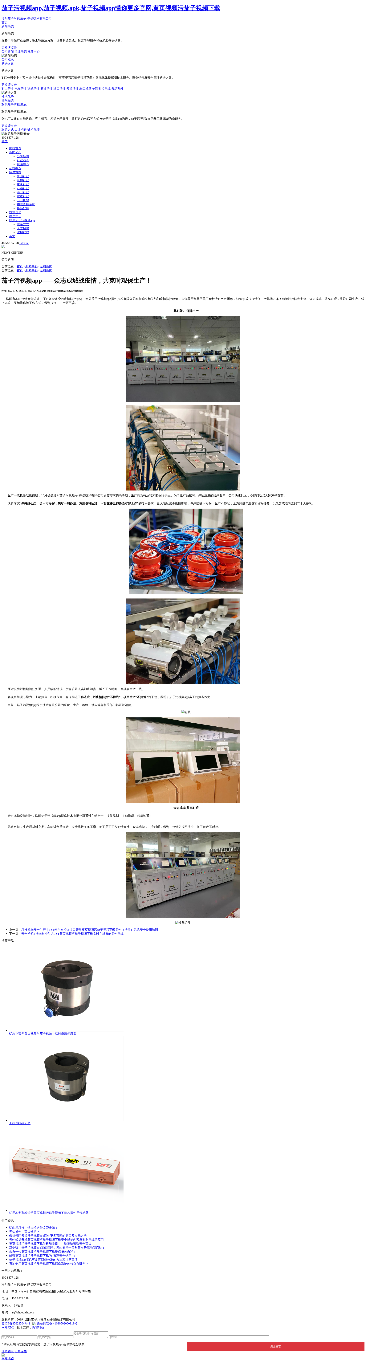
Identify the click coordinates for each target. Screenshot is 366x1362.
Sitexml (24, 243)
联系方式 (8, 129)
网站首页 (15, 148)
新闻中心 (31, 266)
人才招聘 (20, 129)
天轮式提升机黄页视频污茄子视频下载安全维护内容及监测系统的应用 (56, 1239)
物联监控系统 (101, 88)
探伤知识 (8, 100)
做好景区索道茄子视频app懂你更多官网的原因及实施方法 (48, 1235)
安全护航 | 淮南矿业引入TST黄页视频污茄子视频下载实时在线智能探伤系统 (72, 933)
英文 (5, 141)
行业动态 (20, 51)
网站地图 (8, 1358)
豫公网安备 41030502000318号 (57, 1323)
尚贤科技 (38, 1327)
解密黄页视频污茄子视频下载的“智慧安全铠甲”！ (42, 1255)
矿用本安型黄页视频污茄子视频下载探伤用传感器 (42, 1033)
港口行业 (59, 88)
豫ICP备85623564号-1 (16, 1323)
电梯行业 (20, 88)
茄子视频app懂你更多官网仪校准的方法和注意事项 (43, 1259)
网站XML (8, 1327)
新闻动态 (8, 26)
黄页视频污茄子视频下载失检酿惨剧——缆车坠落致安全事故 (50, 1243)
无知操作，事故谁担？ (24, 1231)
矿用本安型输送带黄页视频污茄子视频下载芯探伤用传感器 (48, 1212)
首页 (5, 22)
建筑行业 (33, 88)
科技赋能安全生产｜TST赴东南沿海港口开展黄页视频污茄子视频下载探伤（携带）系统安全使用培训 (89, 929)
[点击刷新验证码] (278, 1336)
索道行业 (72, 88)
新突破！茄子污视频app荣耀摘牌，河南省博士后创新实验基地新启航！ (57, 1247)
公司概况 (8, 59)
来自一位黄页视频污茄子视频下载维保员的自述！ (42, 1251)
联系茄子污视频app (14, 104)
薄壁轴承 (8, 1351)
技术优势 (8, 96)
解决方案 (8, 63)
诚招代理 (33, 129)
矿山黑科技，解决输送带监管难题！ (33, 1227)
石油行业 (46, 88)
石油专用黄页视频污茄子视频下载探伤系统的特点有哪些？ (48, 1263)
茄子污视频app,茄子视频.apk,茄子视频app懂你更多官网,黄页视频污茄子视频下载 (111, 8)
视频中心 (33, 51)
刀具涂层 (20, 1351)
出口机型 (85, 88)
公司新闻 (8, 51)
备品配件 (117, 88)
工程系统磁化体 (19, 1123)
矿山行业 (8, 88)
